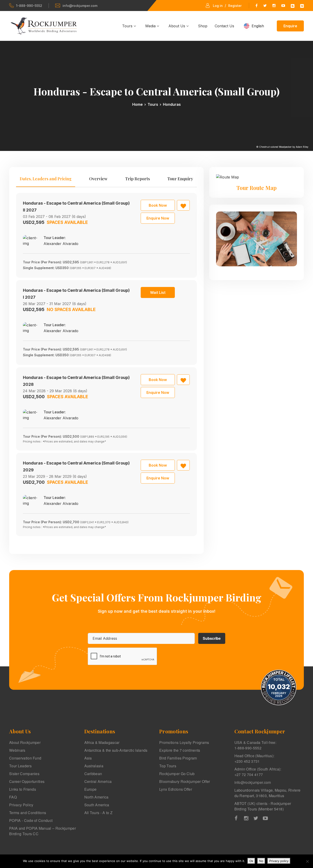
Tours (128, 26)
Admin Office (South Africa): (257, 771)
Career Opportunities (26, 781)
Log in (218, 6)
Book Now (158, 205)
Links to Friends (22, 789)
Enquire (290, 26)
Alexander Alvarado (61, 243)
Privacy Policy (21, 804)
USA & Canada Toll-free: (255, 745)
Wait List (157, 292)
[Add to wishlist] (183, 205)
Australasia (94, 765)
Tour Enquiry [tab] (180, 178)
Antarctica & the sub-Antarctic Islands (116, 750)
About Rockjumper (25, 742)
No (261, 861)
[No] (307, 861)
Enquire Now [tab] (157, 218)
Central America (98, 781)
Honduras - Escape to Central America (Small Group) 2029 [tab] (76, 466)
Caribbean (93, 773)
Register (235, 6)
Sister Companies (24, 773)
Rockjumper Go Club (177, 773)
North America (96, 797)
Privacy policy (278, 861)
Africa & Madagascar (102, 742)
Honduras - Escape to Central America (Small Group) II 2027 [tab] (76, 206)
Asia (88, 758)
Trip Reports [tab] (137, 178)
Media (151, 26)
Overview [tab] (98, 178)
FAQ (13, 797)
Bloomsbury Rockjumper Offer (184, 781)
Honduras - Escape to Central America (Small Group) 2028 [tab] (76, 381)
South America (96, 804)
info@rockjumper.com (80, 6)
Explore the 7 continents (179, 750)
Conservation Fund (25, 758)
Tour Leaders (20, 765)
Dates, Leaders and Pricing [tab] (45, 178)
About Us (177, 26)
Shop (202, 26)
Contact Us (224, 26)
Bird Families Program (178, 758)
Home (137, 104)
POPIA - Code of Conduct (30, 820)
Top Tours (167, 765)
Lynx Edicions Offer (175, 789)
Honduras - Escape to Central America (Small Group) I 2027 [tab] (76, 294)
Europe (90, 789)
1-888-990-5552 (29, 6)
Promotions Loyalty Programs (184, 742)
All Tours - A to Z (98, 812)
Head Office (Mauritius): (254, 758)
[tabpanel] (106, 364)
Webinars (17, 750)
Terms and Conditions (27, 812)
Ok (251, 861)
